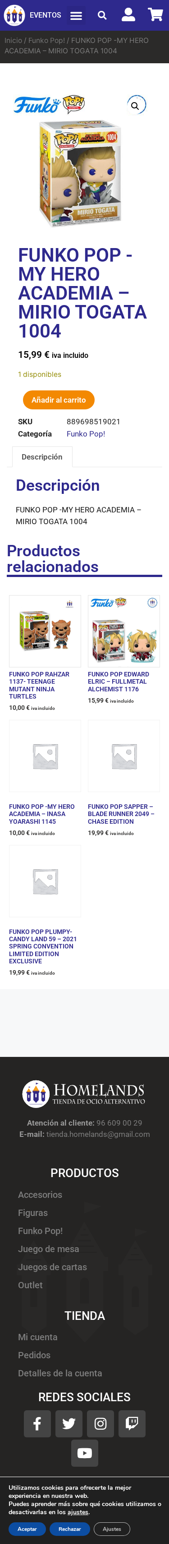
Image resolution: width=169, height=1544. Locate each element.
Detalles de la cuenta (60, 1373)
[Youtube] (84, 1453)
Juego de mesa (48, 1249)
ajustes (78, 1512)
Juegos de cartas (52, 1267)
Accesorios (40, 1195)
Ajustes (112, 1529)
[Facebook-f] (37, 1423)
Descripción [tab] (42, 456)
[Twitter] (68, 1423)
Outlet (30, 1285)
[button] (76, 15)
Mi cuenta (38, 1337)
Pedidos (34, 1355)
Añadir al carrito (59, 399)
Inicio (13, 40)
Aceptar (27, 1529)
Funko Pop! (46, 40)
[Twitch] (132, 1423)
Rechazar (70, 1529)
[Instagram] (100, 1423)
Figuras (33, 1213)
